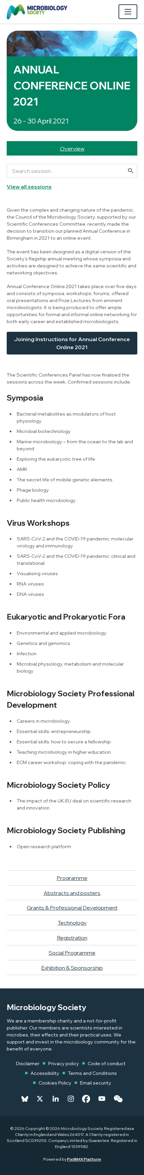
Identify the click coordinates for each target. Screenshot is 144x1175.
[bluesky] (24, 1099)
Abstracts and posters (72, 893)
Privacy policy (63, 1064)
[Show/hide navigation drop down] (128, 11)
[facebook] (86, 1099)
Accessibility (44, 1073)
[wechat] (118, 1099)
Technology (72, 922)
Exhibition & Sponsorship (72, 967)
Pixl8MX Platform (84, 1159)
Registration (72, 937)
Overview (72, 148)
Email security (95, 1083)
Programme (72, 878)
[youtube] (102, 1099)
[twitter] (40, 1099)
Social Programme (72, 952)
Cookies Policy (55, 1083)
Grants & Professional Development (72, 907)
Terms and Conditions (92, 1073)
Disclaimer (28, 1064)
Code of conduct (107, 1064)
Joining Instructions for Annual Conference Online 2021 (72, 343)
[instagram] (70, 1099)
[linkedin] (56, 1099)
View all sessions (29, 186)
